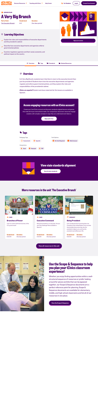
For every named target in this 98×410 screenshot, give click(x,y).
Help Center (48, 3)
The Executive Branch (8, 23)
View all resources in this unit (49, 246)
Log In (76, 3)
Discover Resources (19, 3)
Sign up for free (49, 118)
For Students (67, 3)
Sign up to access (78, 40)
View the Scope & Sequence (60, 303)
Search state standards (50, 171)
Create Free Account (89, 3)
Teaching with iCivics (35, 3)
